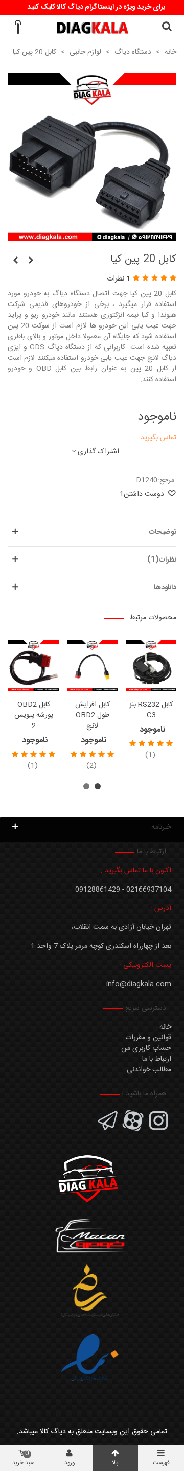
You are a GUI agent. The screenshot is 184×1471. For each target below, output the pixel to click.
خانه (165, 1027)
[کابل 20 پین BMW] (30, 261)
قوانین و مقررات (148, 1038)
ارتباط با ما (156, 1059)
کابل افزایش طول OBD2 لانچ (92, 715)
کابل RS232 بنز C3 (151, 710)
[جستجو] (166, 27)
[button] (98, 786)
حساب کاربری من (146, 1048)
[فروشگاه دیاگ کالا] (92, 27)
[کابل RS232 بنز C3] (151, 665)
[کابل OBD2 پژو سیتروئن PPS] (15, 261)
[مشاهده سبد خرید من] (17, 27)
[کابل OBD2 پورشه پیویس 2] (33, 665)
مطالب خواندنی (149, 1070)
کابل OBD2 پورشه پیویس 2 (33, 715)
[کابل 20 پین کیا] (92, 235)
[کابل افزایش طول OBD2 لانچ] (92, 665)
